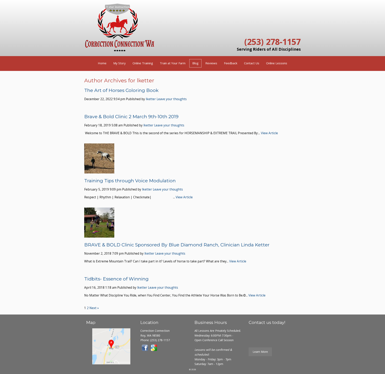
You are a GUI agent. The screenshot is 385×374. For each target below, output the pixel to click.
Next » (94, 308)
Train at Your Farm (172, 63)
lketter (151, 99)
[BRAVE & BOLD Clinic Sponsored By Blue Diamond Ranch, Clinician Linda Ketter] (99, 235)
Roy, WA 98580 (150, 335)
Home (102, 63)
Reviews (211, 63)
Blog (195, 63)
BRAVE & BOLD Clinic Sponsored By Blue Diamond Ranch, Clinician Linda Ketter (177, 245)
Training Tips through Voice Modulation (130, 180)
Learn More (260, 352)
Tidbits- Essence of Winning (116, 279)
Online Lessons (276, 63)
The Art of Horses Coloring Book (121, 90)
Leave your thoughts (172, 99)
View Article (269, 133)
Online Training (143, 63)
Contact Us (251, 63)
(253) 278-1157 (272, 41)
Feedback (230, 63)
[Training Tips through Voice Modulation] (99, 171)
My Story (119, 63)
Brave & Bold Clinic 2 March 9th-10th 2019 (131, 116)
